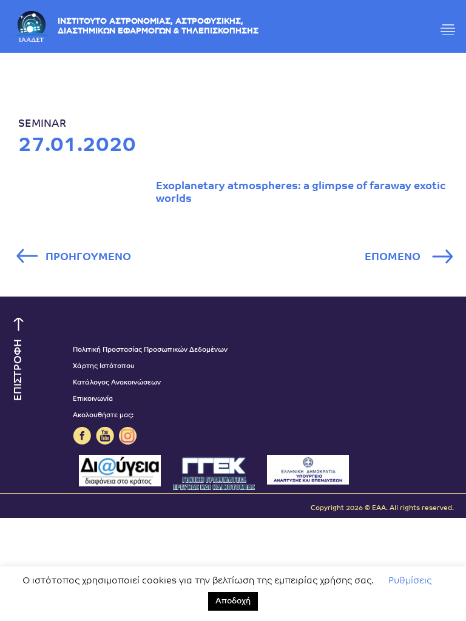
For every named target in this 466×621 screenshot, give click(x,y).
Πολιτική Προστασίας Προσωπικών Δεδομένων (150, 350)
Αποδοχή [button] (233, 601)
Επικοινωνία (93, 399)
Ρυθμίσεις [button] (409, 581)
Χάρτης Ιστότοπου (104, 366)
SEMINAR (42, 124)
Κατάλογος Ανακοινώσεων (117, 383)
